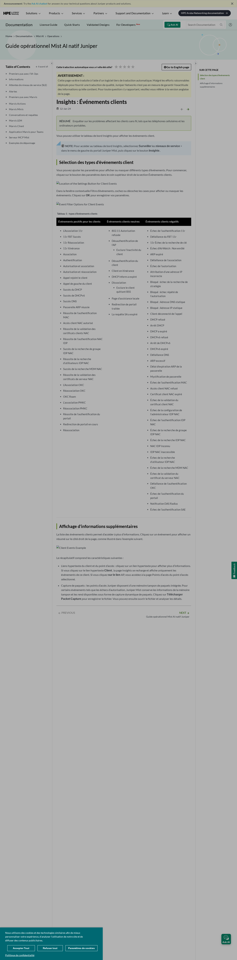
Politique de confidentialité (19, 955)
